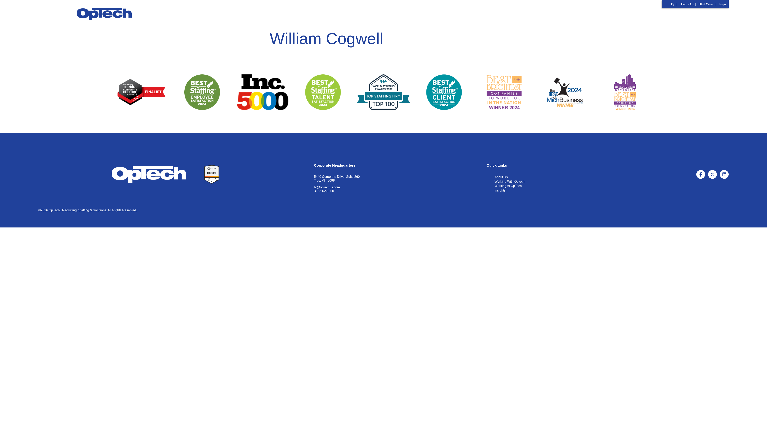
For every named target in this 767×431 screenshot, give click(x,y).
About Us (501, 177)
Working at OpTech (508, 186)
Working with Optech (510, 181)
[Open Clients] (623, 14)
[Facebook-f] (700, 174)
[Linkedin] (724, 174)
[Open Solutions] (589, 14)
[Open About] (550, 14)
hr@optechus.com (327, 187)
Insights (500, 190)
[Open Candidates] (665, 14)
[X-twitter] (712, 174)
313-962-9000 (324, 191)
